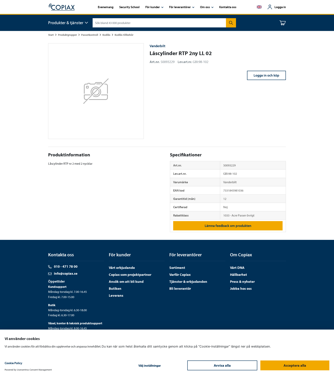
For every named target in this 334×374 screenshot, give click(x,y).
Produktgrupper (67, 35)
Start (51, 35)
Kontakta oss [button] (227, 7)
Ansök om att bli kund (126, 281)
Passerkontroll (89, 35)
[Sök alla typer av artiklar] (231, 22)
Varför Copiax (180, 274)
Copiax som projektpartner (130, 274)
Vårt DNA (237, 267)
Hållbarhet (238, 274)
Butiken (115, 288)
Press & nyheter (242, 281)
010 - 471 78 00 (65, 266)
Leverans (116, 295)
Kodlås (106, 35)
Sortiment (177, 267)
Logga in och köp (266, 75)
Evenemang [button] (105, 7)
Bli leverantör (180, 288)
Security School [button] (129, 7)
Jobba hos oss (241, 288)
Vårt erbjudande (122, 267)
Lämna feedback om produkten (228, 225)
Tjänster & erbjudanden (188, 281)
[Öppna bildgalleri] (96, 91)
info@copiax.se (65, 273)
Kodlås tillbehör (124, 35)
